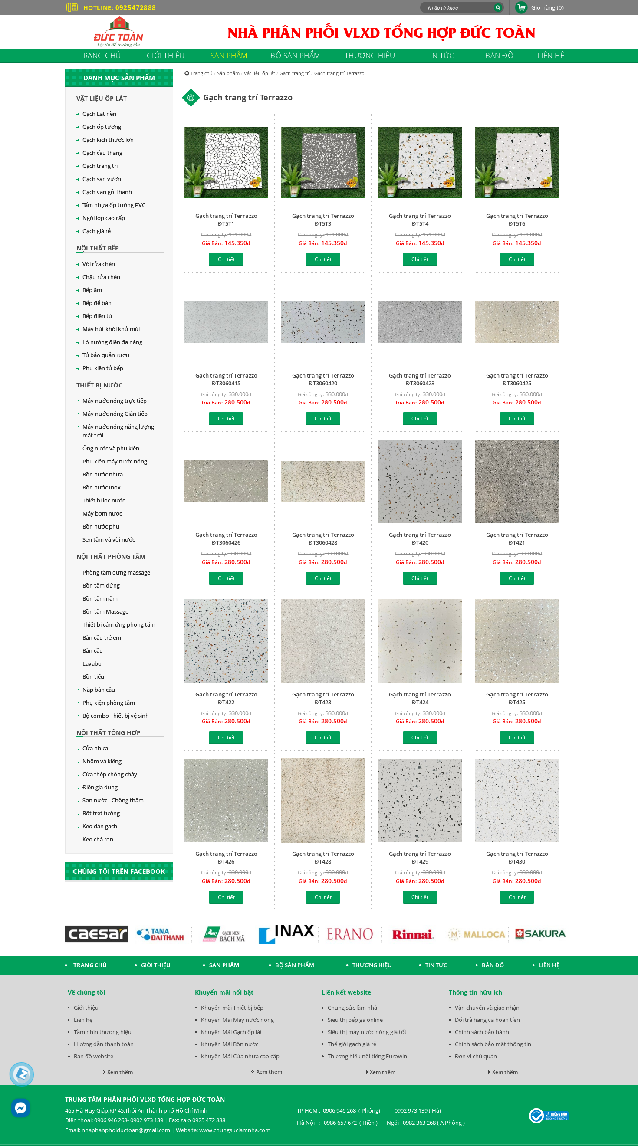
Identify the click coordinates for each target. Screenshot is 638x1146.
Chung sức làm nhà (352, 1007)
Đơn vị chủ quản (476, 1056)
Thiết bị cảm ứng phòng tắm (118, 624)
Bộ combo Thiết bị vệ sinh (115, 715)
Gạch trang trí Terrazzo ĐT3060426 (226, 538)
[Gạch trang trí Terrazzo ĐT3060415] (226, 323)
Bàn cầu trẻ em (101, 637)
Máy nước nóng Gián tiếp (115, 413)
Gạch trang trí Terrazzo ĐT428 (323, 857)
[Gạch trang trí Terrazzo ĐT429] (420, 801)
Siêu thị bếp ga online (355, 1020)
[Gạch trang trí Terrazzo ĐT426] (226, 801)
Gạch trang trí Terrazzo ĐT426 (226, 857)
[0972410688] (22, 1074)
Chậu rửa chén (101, 277)
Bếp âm (92, 290)
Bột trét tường (101, 813)
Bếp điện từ (97, 316)
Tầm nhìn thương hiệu (103, 1032)
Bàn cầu (92, 650)
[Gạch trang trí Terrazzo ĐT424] (420, 642)
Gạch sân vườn (101, 179)
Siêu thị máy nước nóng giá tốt (367, 1032)
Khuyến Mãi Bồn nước (229, 1044)
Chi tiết (226, 259)
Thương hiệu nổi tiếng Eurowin (367, 1056)
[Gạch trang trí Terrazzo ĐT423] (323, 642)
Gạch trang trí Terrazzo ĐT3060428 (323, 538)
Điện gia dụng (100, 787)
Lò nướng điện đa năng (112, 342)
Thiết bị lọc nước (103, 500)
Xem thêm (120, 1072)
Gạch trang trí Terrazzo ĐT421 (517, 538)
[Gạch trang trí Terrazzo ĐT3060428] (323, 482)
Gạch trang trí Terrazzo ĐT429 (420, 857)
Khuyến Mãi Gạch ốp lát (231, 1032)
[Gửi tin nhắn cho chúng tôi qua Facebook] (21, 1108)
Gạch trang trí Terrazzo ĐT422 (226, 698)
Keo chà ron (97, 839)
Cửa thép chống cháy (109, 774)
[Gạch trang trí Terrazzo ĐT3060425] (517, 323)
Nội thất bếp (97, 248)
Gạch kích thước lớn (108, 140)
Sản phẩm (228, 73)
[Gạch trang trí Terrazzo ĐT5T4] (420, 163)
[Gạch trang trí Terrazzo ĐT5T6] (517, 163)
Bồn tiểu (93, 676)
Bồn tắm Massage (105, 611)
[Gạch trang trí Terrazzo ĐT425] (517, 642)
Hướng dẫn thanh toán (104, 1044)
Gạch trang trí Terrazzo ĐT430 (517, 857)
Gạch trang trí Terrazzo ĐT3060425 (517, 379)
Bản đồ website (93, 1056)
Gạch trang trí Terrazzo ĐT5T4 (420, 219)
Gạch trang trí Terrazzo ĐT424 (420, 698)
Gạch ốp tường (101, 127)
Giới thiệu (86, 1007)
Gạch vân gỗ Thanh (107, 192)
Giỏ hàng (547, 7)
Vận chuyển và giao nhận (487, 1007)
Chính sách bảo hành (482, 1032)
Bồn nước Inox (101, 487)
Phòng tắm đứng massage (116, 572)
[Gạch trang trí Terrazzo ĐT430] (517, 801)
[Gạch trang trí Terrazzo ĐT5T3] (323, 163)
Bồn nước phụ (100, 526)
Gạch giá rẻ (96, 231)
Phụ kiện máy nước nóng (114, 461)
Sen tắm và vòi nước (108, 539)
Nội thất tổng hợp (108, 733)
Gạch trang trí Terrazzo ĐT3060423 (420, 379)
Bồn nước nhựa (102, 474)
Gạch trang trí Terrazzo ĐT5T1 (226, 219)
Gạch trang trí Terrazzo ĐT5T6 (517, 219)
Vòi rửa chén (98, 264)
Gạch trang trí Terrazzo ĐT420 (420, 538)
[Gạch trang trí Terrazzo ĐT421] (517, 482)
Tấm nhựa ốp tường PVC (113, 205)
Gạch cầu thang (102, 153)
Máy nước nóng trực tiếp (114, 400)
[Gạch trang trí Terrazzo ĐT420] (420, 482)
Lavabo (92, 663)
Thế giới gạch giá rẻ (352, 1044)
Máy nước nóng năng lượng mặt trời (118, 431)
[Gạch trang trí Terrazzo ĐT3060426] (226, 482)
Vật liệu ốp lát (101, 98)
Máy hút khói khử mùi (111, 329)
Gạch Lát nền (99, 114)
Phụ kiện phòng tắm (108, 702)
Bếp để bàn (97, 303)
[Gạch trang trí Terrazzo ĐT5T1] (226, 163)
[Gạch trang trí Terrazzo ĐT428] (323, 801)
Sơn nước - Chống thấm (113, 800)
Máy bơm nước (102, 513)
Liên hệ (83, 1020)
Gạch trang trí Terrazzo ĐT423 (323, 698)
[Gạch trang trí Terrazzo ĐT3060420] (323, 323)
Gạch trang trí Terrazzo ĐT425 (517, 698)
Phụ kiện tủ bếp (102, 368)
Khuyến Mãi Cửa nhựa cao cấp (240, 1056)
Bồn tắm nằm (100, 598)
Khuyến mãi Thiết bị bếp (232, 1007)
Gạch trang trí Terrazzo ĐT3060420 (323, 379)
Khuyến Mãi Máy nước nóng (237, 1020)
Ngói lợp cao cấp (103, 218)
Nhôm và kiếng (102, 761)
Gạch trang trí (100, 166)
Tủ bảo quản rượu (105, 355)
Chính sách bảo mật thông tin (493, 1044)
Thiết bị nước (99, 385)
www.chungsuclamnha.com (234, 1130)
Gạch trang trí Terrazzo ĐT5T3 (323, 219)
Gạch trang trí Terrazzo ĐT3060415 (226, 379)
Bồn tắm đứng (101, 585)
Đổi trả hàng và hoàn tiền (487, 1020)
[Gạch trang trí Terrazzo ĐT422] (226, 642)
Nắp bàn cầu (98, 689)
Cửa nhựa (95, 748)
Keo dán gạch (99, 826)
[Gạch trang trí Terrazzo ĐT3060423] (420, 323)
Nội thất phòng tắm (110, 556)
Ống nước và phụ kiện (110, 448)
